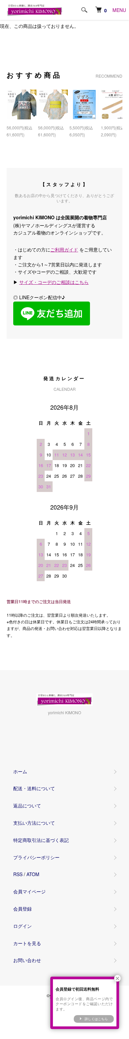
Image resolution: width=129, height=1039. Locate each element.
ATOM (32, 874)
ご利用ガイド (64, 249)
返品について (27, 805)
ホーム (20, 771)
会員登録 (22, 908)
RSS (17, 874)
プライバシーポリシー (36, 857)
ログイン (22, 926)
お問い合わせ (27, 960)
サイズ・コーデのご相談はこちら (54, 282)
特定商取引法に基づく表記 (41, 840)
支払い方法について (34, 822)
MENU (119, 10)
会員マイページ (29, 891)
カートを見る (27, 943)
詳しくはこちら (96, 1018)
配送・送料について (34, 788)
